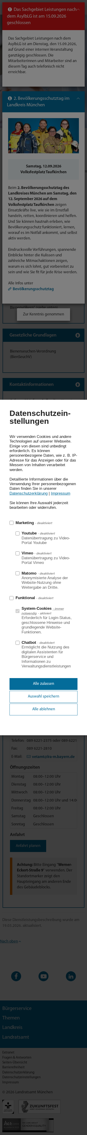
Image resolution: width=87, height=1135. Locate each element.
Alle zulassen (43, 684)
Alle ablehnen (43, 709)
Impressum (60, 493)
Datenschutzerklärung (29, 493)
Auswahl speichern (43, 696)
